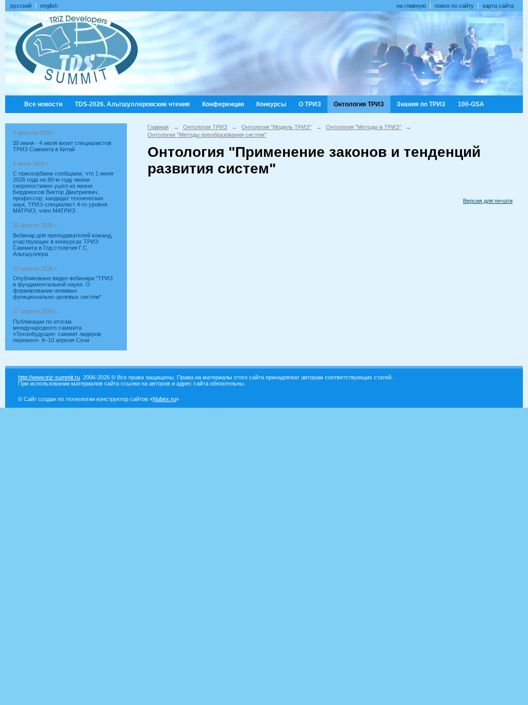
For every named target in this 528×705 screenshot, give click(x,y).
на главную (411, 6)
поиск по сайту (454, 6)
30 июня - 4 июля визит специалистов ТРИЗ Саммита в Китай (62, 146)
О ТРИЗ (310, 104)
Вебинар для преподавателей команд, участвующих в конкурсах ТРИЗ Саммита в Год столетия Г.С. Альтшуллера (62, 244)
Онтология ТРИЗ (359, 104)
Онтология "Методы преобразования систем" (207, 135)
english (49, 6)
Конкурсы (271, 104)
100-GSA (471, 104)
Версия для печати (488, 201)
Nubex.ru (164, 399)
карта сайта (498, 6)
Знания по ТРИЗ (421, 104)
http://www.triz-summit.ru (49, 377)
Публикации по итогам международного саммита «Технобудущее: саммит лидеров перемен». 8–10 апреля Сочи (57, 330)
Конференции (223, 104)
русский (20, 6)
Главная (158, 127)
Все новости (43, 104)
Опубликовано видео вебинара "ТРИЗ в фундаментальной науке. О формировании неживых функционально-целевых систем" (63, 287)
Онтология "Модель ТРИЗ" (276, 127)
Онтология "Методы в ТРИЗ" (363, 127)
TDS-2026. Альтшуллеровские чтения (132, 104)
